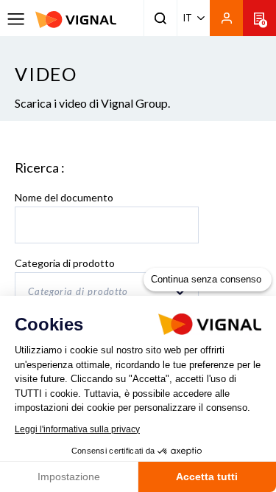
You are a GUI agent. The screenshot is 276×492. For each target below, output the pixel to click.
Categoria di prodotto (65, 263)
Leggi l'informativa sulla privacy (77, 429)
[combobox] (107, 290)
